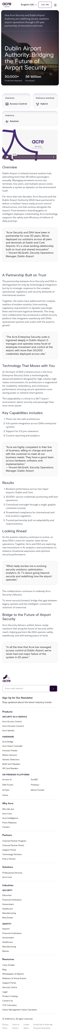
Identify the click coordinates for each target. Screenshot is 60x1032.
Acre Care (7, 877)
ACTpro (5, 790)
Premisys (35, 785)
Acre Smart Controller (12, 746)
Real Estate (7, 917)
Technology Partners (12, 854)
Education (7, 895)
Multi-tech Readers (11, 764)
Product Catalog (10, 996)
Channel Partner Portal (13, 845)
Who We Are (8, 809)
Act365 (34, 779)
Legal (4, 992)
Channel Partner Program (14, 841)
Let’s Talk (45, 5)
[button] (29, 4)
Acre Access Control (12, 721)
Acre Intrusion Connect (13, 726)
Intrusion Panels (9, 750)
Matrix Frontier (37, 790)
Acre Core (7, 813)
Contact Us (7, 1001)
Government (8, 904)
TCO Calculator (9, 1005)
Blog (4, 969)
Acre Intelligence (10, 818)
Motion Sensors (9, 755)
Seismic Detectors (10, 759)
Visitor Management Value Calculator (19, 1010)
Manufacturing (9, 913)
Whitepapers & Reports (13, 974)
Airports (6, 929)
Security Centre (9, 987)
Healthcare (7, 909)
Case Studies (8, 965)
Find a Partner (9, 859)
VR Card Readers (10, 768)
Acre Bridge (7, 741)
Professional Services (12, 873)
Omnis (5, 795)
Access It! (7, 779)
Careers (6, 827)
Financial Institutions (12, 900)
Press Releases (9, 822)
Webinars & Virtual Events (14, 978)
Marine (5, 951)
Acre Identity (8, 730)
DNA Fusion (7, 785)
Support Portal (9, 850)
